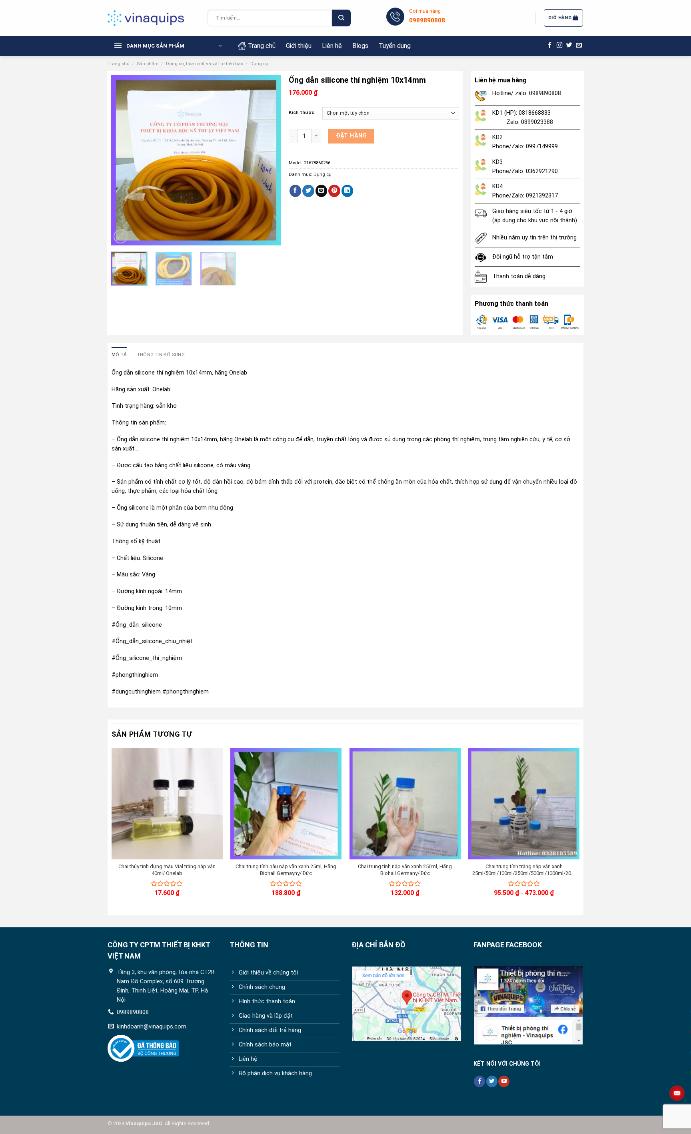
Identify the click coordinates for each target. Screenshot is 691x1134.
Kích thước (301, 112)
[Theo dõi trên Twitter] (569, 45)
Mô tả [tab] (119, 354)
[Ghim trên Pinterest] (334, 191)
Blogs (360, 46)
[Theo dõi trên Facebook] (550, 45)
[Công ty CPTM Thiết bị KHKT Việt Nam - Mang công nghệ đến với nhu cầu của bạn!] (152, 18)
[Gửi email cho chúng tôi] (579, 45)
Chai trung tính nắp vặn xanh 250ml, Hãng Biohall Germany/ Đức (405, 869)
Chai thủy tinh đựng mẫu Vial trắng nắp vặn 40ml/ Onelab (167, 869)
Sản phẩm (148, 63)
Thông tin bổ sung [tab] (161, 354)
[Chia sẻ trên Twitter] (308, 191)
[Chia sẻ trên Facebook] (296, 191)
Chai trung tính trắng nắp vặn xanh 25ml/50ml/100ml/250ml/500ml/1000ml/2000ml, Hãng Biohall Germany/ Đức (523, 870)
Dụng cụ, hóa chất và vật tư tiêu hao (204, 63)
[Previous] (124, 160)
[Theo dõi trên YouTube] (503, 1081)
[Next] (267, 160)
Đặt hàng (351, 135)
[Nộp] (341, 18)
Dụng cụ (259, 63)
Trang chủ (262, 46)
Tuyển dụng (395, 46)
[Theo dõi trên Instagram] (560, 45)
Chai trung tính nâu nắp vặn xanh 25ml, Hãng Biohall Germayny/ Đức (286, 869)
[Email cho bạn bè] (322, 191)
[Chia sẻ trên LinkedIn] (347, 191)
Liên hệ (332, 46)
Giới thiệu (299, 46)
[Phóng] (121, 236)
